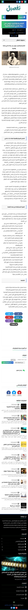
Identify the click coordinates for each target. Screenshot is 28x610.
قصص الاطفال (21, 544)
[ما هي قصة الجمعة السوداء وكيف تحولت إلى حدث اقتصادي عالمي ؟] (23, 457)
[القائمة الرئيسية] (4, 17)
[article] (14, 333)
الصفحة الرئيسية (20, 33)
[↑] (14, 602)
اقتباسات (22, 538)
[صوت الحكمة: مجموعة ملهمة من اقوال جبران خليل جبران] (23, 482)
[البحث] (3, 2)
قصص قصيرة (11, 33)
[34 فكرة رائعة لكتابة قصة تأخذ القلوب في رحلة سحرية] (23, 417)
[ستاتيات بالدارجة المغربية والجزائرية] (23, 406)
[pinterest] (22, 2)
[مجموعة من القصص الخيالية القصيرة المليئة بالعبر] (23, 494)
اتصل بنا (22, 598)
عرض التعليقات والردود (7, 362)
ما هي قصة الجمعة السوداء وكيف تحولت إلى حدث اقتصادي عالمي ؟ (12, 458)
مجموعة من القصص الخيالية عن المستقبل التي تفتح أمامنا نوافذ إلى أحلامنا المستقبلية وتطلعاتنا (11, 432)
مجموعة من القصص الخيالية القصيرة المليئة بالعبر (12, 495)
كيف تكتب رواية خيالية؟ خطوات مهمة (12, 472)
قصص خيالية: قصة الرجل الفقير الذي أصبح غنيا (12, 445)
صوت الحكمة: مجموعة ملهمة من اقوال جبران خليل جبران (11, 483)
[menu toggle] (25, 2)
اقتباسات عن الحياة (15, 506)
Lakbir (24, 579)
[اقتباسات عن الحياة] (23, 505)
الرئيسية (21, 17)
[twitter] (20, 2)
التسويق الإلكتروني (19, 541)
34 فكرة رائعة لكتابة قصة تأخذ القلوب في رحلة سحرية (12, 419)
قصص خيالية (21, 547)
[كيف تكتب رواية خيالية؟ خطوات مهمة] (23, 471)
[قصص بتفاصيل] (14, 8)
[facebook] (17, 2)
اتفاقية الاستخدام (20, 595)
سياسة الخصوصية (20, 591)
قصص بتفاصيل (8, 605)
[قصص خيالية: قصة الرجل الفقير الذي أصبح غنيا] (23, 444)
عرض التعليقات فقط (19, 362)
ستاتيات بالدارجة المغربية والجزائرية (13, 407)
